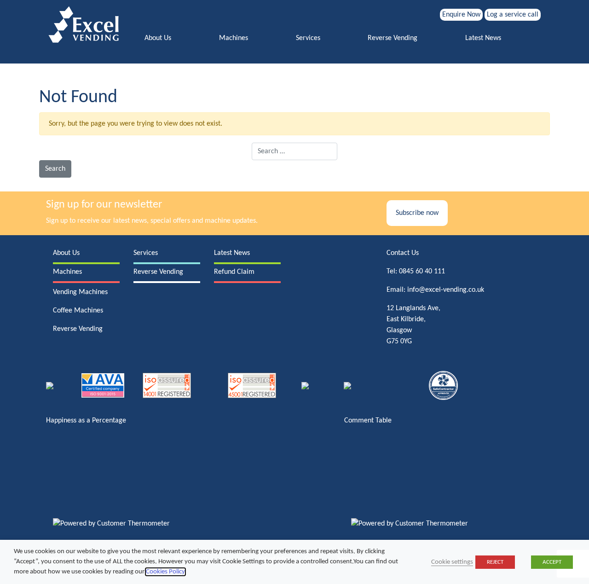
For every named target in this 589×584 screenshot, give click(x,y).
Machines (233, 38)
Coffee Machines (78, 310)
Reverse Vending (392, 38)
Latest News (483, 38)
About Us (157, 38)
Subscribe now (417, 213)
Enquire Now (461, 14)
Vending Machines (80, 292)
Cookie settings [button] (452, 562)
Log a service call (512, 14)
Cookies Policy (165, 571)
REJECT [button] (495, 562)
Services (308, 38)
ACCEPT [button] (552, 562)
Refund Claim (234, 272)
